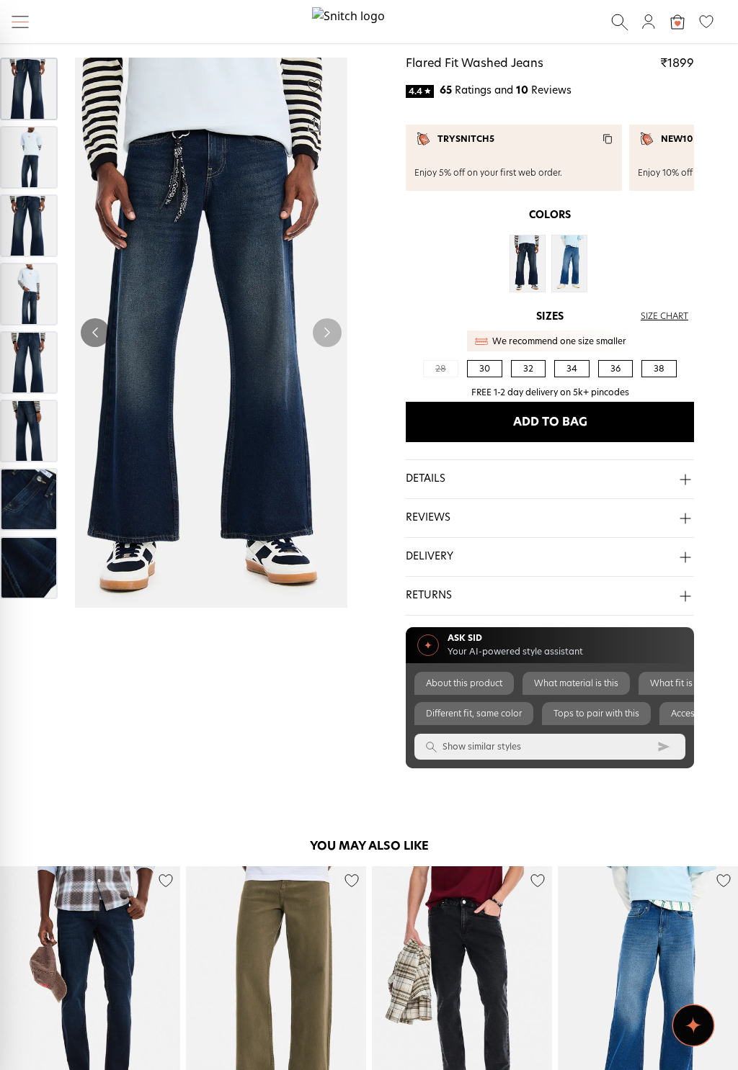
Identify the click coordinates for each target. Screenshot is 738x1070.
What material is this (576, 683)
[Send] (664, 747)
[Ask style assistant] (693, 1025)
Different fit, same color (474, 713)
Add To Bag (550, 422)
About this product (464, 683)
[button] (550, 479)
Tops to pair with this (596, 713)
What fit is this (679, 683)
